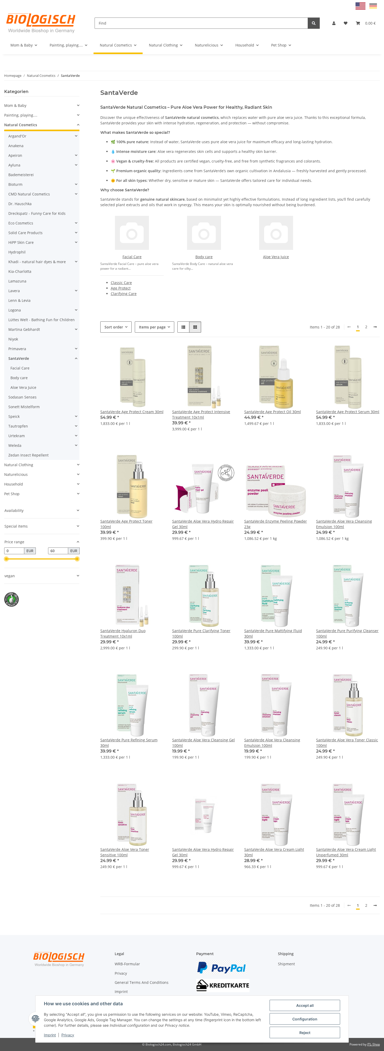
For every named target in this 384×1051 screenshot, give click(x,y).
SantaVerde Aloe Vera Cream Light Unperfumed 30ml (346, 852)
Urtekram (16, 435)
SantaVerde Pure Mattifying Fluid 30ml (273, 633)
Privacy (67, 1035)
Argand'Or (17, 136)
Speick (14, 416)
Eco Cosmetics (20, 223)
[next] (375, 326)
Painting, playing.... (20, 115)
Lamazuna (17, 281)
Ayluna (14, 165)
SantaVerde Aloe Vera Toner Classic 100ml (347, 742)
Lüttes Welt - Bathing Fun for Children (41, 319)
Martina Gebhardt (24, 329)
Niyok (13, 339)
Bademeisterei (21, 174)
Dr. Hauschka (20, 203)
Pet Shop (12, 493)
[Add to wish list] (155, 354)
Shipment (286, 963)
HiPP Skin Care (21, 242)
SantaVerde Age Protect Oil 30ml (272, 411)
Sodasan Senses (22, 397)
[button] (334, 23)
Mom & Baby (15, 105)
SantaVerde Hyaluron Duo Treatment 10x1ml (123, 633)
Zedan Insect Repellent (28, 455)
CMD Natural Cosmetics (29, 194)
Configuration (304, 1019)
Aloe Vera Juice (276, 256)
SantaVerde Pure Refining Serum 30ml (129, 742)
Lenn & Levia (19, 300)
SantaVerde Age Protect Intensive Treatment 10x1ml (201, 414)
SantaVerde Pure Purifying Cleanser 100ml (347, 633)
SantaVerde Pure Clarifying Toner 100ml (201, 633)
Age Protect (121, 288)
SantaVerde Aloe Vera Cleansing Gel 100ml (203, 742)
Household (13, 484)
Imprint (50, 1035)
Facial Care (132, 256)
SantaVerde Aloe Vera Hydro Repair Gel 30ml (203, 524)
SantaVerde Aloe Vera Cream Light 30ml (274, 852)
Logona (14, 310)
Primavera (17, 348)
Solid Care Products (25, 232)
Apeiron (15, 155)
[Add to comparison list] (141, 354)
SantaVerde (18, 358)
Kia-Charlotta (19, 271)
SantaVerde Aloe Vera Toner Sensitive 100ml (124, 852)
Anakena (16, 145)
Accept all (305, 1005)
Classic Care (121, 282)
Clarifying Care (124, 293)
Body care (204, 256)
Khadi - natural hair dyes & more (37, 261)
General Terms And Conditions (141, 982)
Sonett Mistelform (24, 406)
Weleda (14, 445)
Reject (304, 1032)
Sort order (113, 327)
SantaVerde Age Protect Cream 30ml (132, 411)
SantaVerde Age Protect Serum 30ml (347, 411)
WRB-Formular (127, 963)
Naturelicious (16, 474)
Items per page (152, 327)
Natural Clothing (18, 464)
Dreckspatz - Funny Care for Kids (37, 213)
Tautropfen (18, 426)
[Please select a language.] (361, 5)
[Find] (314, 23)
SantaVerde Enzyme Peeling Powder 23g (275, 524)
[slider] (6, 559)
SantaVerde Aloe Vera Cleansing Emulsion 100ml (344, 524)
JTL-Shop (373, 1044)
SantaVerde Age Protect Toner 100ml (126, 524)
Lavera (14, 290)
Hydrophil (17, 252)
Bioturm (15, 184)
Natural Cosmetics (20, 124)
